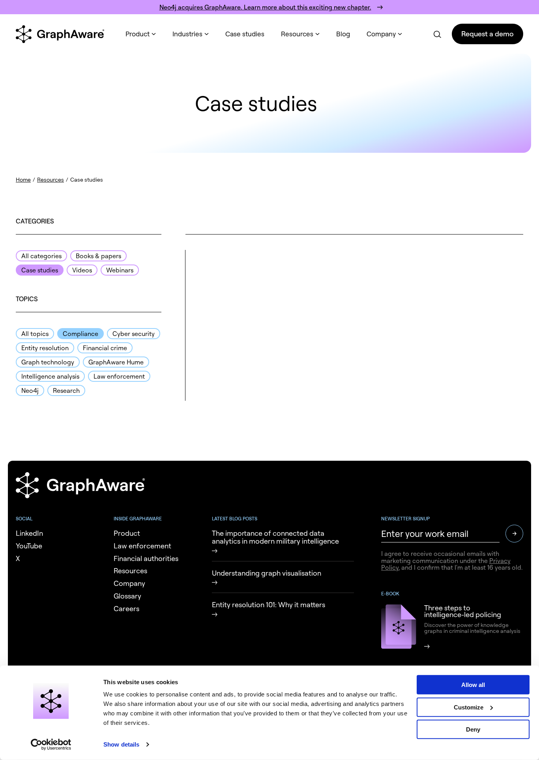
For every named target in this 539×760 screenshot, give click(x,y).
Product (137, 34)
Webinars (119, 270)
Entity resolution (45, 348)
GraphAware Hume (116, 362)
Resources (297, 34)
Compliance (80, 334)
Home (23, 179)
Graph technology (47, 362)
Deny (473, 729)
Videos (82, 270)
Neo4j (30, 390)
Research (66, 390)
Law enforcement (119, 376)
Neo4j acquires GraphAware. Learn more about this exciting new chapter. (265, 7)
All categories (41, 256)
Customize (468, 707)
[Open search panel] (437, 34)
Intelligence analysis (50, 376)
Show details (121, 744)
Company (381, 34)
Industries (187, 34)
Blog (343, 34)
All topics (35, 334)
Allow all (473, 684)
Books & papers (98, 256)
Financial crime (105, 348)
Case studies (244, 34)
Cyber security (133, 334)
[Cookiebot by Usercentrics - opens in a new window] (51, 745)
